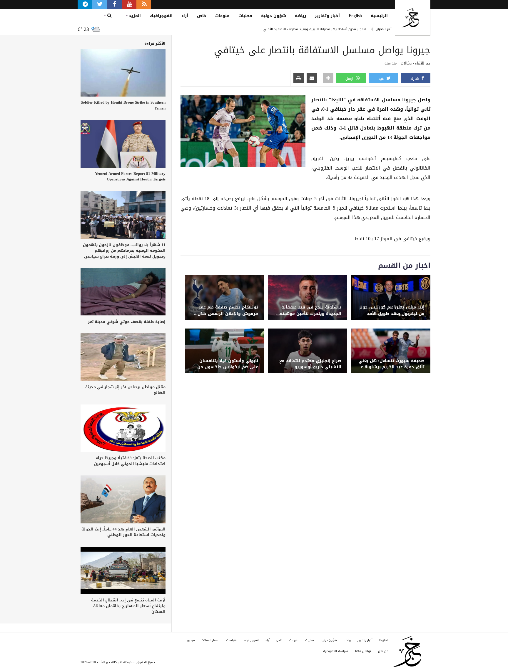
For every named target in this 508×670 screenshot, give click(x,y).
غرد (382, 78)
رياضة (300, 16)
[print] (298, 78)
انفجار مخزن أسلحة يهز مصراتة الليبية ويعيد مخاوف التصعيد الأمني (314, 29)
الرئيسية (379, 16)
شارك (415, 78)
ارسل (349, 78)
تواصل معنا (363, 651)
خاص (201, 16)
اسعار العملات (210, 640)
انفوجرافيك (161, 16)
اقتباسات (232, 640)
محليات (245, 16)
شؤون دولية (273, 16)
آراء (184, 16)
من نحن (383, 651)
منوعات (222, 16)
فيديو (191, 640)
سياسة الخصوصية (335, 651)
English (355, 16)
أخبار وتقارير (327, 16)
